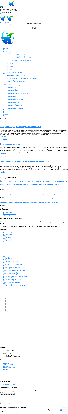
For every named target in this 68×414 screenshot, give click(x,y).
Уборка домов (7, 237)
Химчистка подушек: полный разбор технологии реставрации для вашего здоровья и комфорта (29, 202)
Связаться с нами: (3, 10)
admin (5, 121)
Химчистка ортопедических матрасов (14, 270)
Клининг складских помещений (12, 267)
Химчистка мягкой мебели (10, 281)
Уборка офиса (7, 239)
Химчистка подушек (12, 249)
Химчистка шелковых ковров (11, 282)
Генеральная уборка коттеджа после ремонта (20, 126)
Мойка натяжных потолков (11, 260)
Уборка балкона (7, 258)
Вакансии (6, 366)
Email (1, 392)
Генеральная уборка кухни (10, 278)
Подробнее (3, 136)
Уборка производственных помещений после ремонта (24, 161)
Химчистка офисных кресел (15, 255)
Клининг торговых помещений (12, 266)
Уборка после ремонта (10, 144)
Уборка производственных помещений (14, 285)
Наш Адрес (2, 7)
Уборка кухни (7, 240)
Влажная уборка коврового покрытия (14, 269)
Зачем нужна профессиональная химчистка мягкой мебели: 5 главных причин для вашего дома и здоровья (32, 194)
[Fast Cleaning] (4, 6)
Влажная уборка (8, 212)
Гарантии (6, 363)
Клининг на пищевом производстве (13, 263)
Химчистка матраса (12, 245)
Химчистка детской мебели (11, 275)
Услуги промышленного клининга (13, 264)
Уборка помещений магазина (11, 261)
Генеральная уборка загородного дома (14, 279)
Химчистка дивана (12, 243)
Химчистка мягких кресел (14, 246)
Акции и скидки (8, 364)
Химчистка (7, 215)
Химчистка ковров (12, 251)
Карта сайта (6, 369)
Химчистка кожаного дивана (15, 252)
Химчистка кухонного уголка (11, 272)
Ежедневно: (2, 12)
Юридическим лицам (9, 367)
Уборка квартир (7, 236)
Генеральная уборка (9, 214)
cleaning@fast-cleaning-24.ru (6, 9)
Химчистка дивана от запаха (11, 273)
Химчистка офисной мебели (15, 248)
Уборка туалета (7, 257)
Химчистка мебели (8, 242)
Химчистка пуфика (12, 254)
